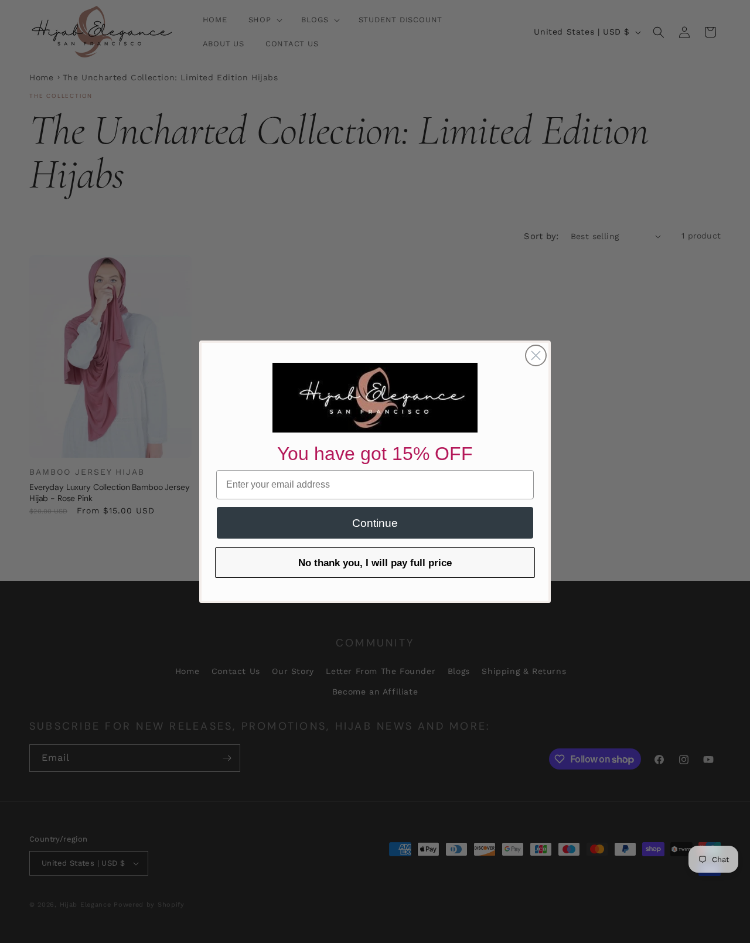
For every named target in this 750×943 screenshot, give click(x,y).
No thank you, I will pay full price (375, 562)
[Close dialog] (536, 355)
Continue (375, 523)
